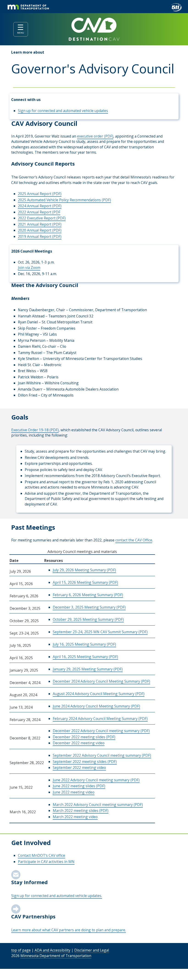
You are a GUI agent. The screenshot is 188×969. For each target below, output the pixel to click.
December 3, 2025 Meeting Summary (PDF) (89, 607)
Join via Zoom (29, 267)
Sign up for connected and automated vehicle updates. (56, 895)
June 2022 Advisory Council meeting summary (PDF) (96, 779)
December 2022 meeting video (79, 742)
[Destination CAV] (94, 29)
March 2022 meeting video (75, 816)
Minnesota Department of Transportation (55, 955)
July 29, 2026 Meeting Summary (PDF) (84, 569)
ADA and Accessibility (52, 950)
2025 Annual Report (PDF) (39, 193)
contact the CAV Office (133, 540)
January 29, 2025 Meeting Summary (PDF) (88, 669)
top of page (21, 950)
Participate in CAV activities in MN (46, 861)
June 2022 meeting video (73, 792)
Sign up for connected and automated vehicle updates (63, 110)
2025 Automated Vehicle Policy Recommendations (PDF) (64, 199)
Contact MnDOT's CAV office (41, 855)
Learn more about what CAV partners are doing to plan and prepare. (68, 929)
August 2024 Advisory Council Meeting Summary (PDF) (98, 693)
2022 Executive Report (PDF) (42, 218)
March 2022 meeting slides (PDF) (80, 810)
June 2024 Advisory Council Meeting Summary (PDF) (96, 706)
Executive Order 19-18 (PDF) (35, 429)
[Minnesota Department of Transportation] (28, 7)
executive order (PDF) (95, 136)
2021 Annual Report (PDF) (39, 224)
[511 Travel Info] (176, 7)
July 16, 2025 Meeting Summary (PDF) (84, 644)
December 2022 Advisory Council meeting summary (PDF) (101, 730)
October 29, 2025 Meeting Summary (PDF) (88, 619)
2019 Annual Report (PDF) (39, 236)
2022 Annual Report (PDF (39, 212)
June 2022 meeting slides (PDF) (79, 785)
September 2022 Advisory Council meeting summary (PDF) (102, 755)
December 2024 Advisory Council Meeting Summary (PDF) (101, 681)
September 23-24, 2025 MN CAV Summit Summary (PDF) (100, 631)
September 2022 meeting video (79, 767)
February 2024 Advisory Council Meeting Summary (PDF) (100, 718)
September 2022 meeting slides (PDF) (85, 761)
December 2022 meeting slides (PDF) (84, 736)
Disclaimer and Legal (91, 950)
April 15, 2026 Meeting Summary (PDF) (85, 582)
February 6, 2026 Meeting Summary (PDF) (88, 594)
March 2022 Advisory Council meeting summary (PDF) (98, 804)
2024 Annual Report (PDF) (39, 205)
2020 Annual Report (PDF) (39, 230)
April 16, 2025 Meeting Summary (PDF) (85, 656)
